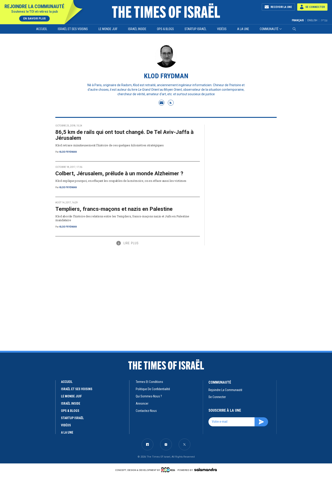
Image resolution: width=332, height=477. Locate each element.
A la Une (243, 29)
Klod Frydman (68, 152)
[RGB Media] (169, 469)
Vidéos (222, 29)
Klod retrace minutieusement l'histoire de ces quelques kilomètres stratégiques (109, 145)
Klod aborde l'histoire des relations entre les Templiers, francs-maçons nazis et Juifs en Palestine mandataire (122, 218)
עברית (324, 20)
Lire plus (131, 243)
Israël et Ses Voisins (73, 29)
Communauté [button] (269, 29)
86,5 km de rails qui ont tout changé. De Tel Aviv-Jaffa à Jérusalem (124, 135)
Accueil (41, 29)
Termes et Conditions (149, 382)
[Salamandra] (205, 469)
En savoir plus (34, 18)
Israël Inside (137, 29)
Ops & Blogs (165, 29)
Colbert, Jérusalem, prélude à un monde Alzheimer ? (119, 173)
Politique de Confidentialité (153, 389)
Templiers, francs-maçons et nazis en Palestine (114, 209)
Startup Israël (195, 29)
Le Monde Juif (107, 29)
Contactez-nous (146, 411)
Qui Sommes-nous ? (149, 396)
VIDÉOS (66, 425)
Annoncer (142, 403)
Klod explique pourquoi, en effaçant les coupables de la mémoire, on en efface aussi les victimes (120, 181)
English (312, 20)
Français (298, 20)
